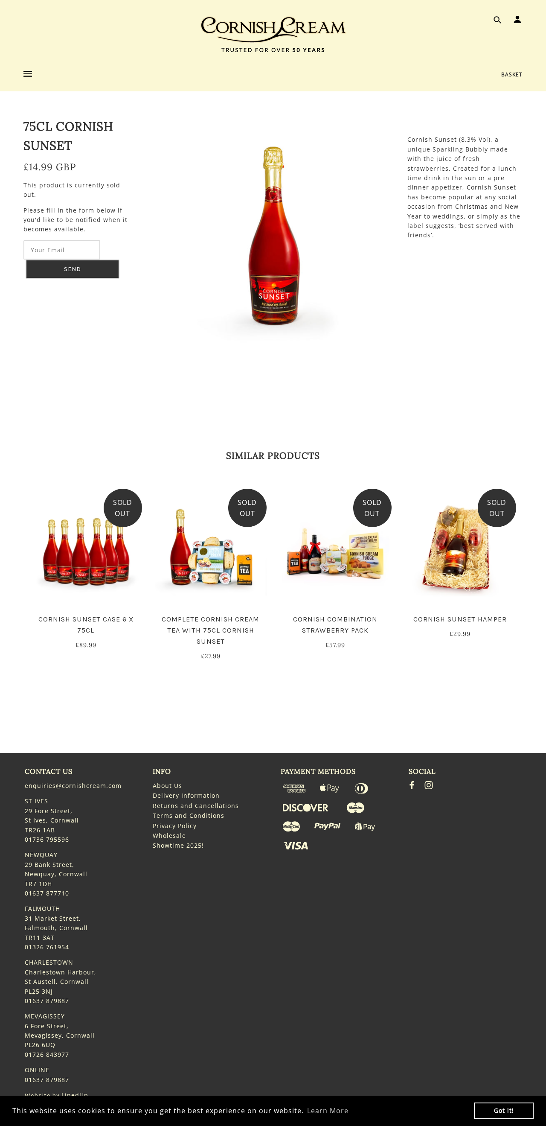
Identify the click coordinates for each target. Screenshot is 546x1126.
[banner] (273, 34)
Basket (512, 74)
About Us (167, 786)
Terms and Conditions (188, 815)
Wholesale (169, 835)
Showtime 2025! (178, 845)
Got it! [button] (504, 1110)
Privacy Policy (175, 826)
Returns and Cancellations (196, 806)
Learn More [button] (328, 1110)
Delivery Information (186, 795)
